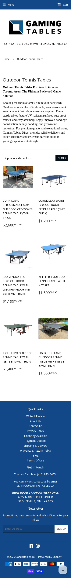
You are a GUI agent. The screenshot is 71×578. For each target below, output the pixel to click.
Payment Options (35, 441)
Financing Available (35, 436)
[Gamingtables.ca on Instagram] (38, 546)
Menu (11, 4)
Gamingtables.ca (25, 556)
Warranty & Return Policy (35, 450)
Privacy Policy (35, 431)
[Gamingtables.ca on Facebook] (31, 546)
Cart (65, 4)
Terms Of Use (35, 460)
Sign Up (61, 528)
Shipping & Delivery (35, 445)
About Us (35, 421)
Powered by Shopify (50, 556)
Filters (62, 158)
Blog (35, 455)
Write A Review (35, 416)
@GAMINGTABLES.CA (40, 485)
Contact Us (35, 426)
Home (6, 59)
